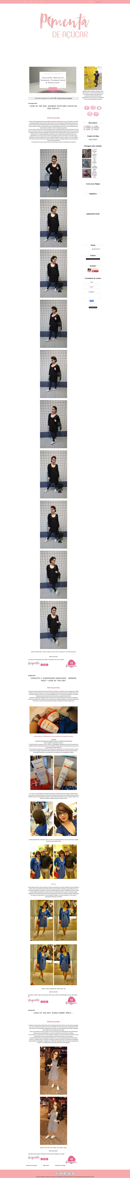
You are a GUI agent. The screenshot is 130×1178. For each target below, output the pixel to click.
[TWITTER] (61, 1173)
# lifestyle (96, 127)
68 (71, 999)
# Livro (96, 126)
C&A (35, 1154)
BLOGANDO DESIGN (80, 1176)
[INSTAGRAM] (65, 1173)
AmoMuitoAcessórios (39, 659)
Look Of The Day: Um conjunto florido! (94, 153)
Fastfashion (43, 1154)
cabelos (35, 995)
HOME (25, 1)
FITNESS (42, 1)
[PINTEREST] (73, 1173)
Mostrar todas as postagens (65, 98)
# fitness (88, 127)
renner (60, 659)
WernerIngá (74, 995)
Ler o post (53, 86)
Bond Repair (52, 73)
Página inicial (46, 1165)
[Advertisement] (46, 52)
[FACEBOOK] (57, 1173)
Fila (55, 659)
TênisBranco (57, 1154)
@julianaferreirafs (96, 249)
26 (71, 662)
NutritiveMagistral (63, 995)
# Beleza (88, 126)
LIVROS (36, 1)
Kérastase (46, 995)
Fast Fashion (51, 659)
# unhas (96, 129)
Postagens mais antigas (60, 1165)
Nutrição (57, 995)
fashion (46, 659)
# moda (88, 129)
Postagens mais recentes (31, 1165)
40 (71, 1159)
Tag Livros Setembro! (94, 162)
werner (69, 995)
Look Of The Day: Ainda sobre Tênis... (53, 1013)
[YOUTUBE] (69, 1173)
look (57, 659)
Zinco (61, 1154)
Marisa (52, 995)
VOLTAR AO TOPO (90, 1176)
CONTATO (31, 1)
